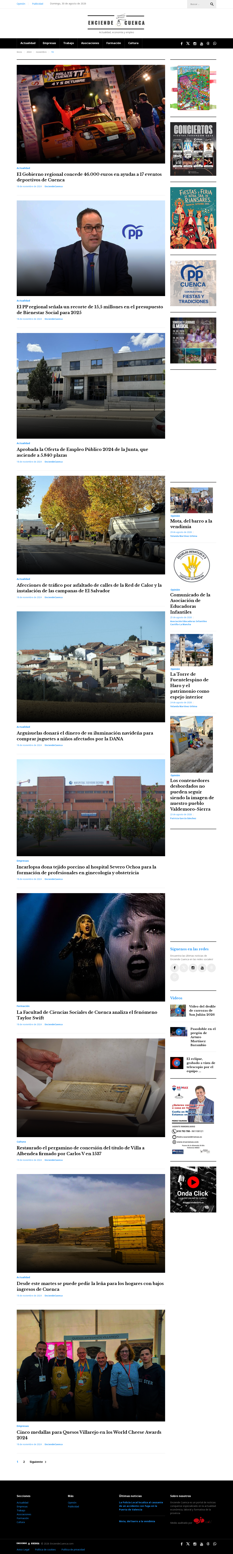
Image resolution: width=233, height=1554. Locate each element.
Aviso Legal (23, 1549)
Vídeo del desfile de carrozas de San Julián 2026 (202, 1010)
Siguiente (39, 1462)
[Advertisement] (194, 426)
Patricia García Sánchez (183, 818)
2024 (29, 52)
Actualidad (27, 43)
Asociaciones (90, 43)
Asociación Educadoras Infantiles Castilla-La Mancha (188, 623)
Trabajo (68, 43)
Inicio (19, 52)
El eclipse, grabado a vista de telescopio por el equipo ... (201, 1065)
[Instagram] (193, 968)
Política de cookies (45, 1549)
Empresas (49, 43)
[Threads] (211, 968)
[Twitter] (183, 968)
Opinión (21, 3)
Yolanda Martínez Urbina (183, 536)
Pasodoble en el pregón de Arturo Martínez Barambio (203, 1037)
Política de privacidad (73, 1549)
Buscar (212, 4)
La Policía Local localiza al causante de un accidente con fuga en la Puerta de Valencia (141, 1506)
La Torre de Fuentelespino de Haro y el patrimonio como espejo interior (189, 685)
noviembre (41, 52)
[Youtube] (202, 968)
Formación (113, 43)
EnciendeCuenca (54, 186)
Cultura (133, 43)
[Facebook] (174, 968)
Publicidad (37, 3)
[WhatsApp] (174, 977)
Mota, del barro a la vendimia (137, 1521)
